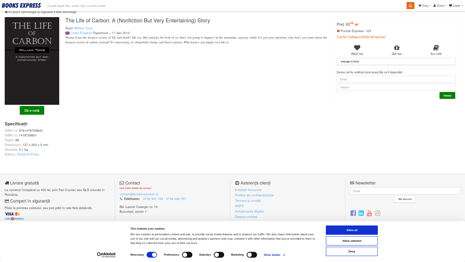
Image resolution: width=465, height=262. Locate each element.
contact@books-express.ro (139, 194)
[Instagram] (377, 212)
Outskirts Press (28, 154)
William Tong (83, 28)
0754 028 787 (176, 198)
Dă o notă (32, 110)
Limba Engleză (81, 32)
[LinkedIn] (361, 212)
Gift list (397, 53)
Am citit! (436, 53)
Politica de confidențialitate (254, 195)
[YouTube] (369, 212)
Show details (272, 254)
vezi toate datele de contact (135, 188)
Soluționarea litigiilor (249, 211)
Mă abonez (405, 199)
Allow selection (352, 240)
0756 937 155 (153, 198)
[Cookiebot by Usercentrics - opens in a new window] (106, 255)
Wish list (357, 53)
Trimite (447, 95)
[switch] (187, 255)
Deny (352, 251)
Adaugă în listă (350, 61)
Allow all (351, 230)
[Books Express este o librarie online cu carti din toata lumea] (21, 5)
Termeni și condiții (248, 200)
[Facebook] (353, 212)
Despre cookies (246, 216)
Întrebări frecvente (248, 189)
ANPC (239, 205)
